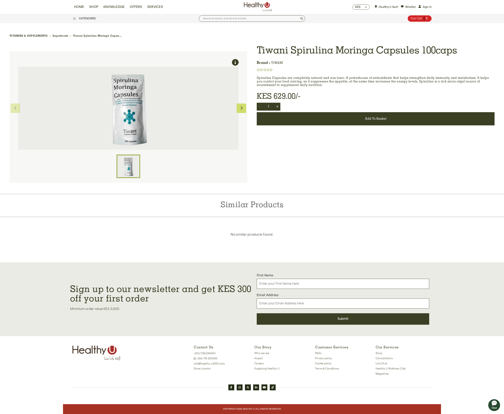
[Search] (302, 19)
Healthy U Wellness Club (391, 368)
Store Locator (202, 368)
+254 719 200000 (206, 358)
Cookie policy (323, 363)
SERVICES (155, 7)
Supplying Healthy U (266, 368)
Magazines (382, 373)
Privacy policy (323, 358)
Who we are (261, 353)
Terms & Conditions (327, 368)
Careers (259, 363)
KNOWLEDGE (114, 7)
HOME (79, 7)
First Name (265, 275)
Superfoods (60, 36)
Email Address (268, 295)
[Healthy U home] (258, 7)
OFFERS (136, 7)
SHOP (93, 7)
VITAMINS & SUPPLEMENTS (28, 36)
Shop (379, 353)
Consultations (384, 358)
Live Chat (381, 363)
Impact (258, 358)
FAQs (318, 353)
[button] (361, 7)
